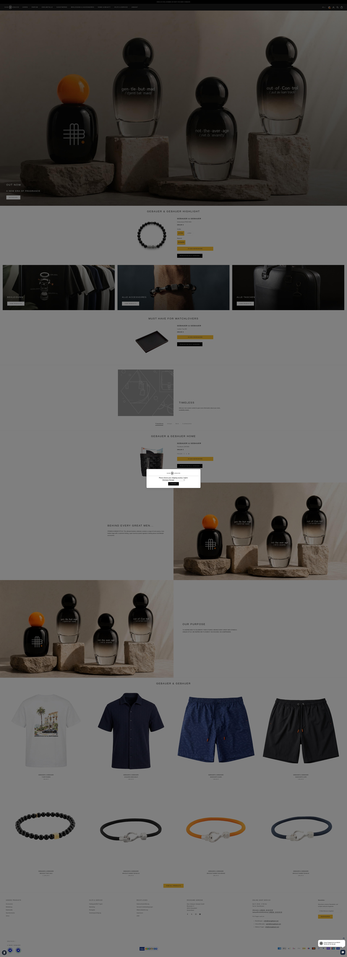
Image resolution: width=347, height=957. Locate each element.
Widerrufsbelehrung (142, 910)
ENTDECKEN (13, 197)
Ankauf (135, 7)
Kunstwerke (62, 7)
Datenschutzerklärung (143, 904)
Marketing (92, 907)
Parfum (35, 7)
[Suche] (338, 7)
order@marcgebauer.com (271, 921)
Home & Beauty (104, 7)
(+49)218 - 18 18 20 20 (275, 912)
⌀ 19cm (189, 233)
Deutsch (10, 941)
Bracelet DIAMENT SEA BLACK (131, 873)
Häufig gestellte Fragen (96, 904)
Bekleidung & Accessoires (82, 7)
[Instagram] (195, 914)
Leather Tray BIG (182, 329)
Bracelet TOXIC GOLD (46, 873)
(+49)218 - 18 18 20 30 (266, 910)
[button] (4, 953)
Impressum (140, 913)
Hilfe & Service (121, 7)
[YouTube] (200, 914)
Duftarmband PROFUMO (184, 222)
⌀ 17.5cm (180, 233)
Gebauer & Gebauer (189, 219)
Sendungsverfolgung (95, 913)
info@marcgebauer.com (272, 927)
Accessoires (9, 904)
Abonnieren (325, 916)
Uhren (25, 7)
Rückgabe (92, 910)
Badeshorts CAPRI (301, 777)
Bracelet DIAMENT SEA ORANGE (216, 873)
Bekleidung (9, 907)
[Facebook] (184, 453)
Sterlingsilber (181, 242)
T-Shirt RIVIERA (46, 777)
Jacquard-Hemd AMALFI (131, 777)
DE (323, 7)
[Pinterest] (188, 453)
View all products (173, 885)
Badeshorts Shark (216, 777)
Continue (173, 483)
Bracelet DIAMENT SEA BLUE (301, 873)
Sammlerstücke (10, 913)
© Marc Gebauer (14, 945)
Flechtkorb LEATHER (183, 446)
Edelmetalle (47, 7)
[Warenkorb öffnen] (341, 7)
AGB (138, 916)
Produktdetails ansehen (190, 255)
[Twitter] (186, 453)
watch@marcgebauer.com (273, 924)
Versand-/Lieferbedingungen (145, 907)
